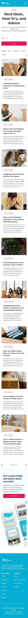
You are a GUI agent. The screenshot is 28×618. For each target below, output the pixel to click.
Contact (16, 587)
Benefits (22, 51)
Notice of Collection (10, 613)
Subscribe (14, 496)
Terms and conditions (20, 580)
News (3, 594)
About (15, 576)
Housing (3, 590)
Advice (9, 51)
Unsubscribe (19, 613)
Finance (3, 587)
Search (14, 43)
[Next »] (25, 465)
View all (3, 51)
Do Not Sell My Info (18, 611)
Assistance (16, 51)
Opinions (4, 597)
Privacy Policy (18, 583)
